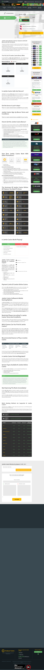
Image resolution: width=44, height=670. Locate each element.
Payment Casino (35, 7)
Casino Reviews (9, 7)
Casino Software (19, 7)
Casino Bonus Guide (4, 7)
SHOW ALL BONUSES (36, 114)
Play (40, 46)
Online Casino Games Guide (39, 7)
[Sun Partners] (24, 233)
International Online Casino (29, 7)
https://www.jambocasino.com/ (32, 14)
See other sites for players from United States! (31, 33)
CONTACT (38, 651)
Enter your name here (17, 479)
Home (2, 10)
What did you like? (7, 483)
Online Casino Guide (14, 7)
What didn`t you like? (22, 483)
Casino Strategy (24, 7)
